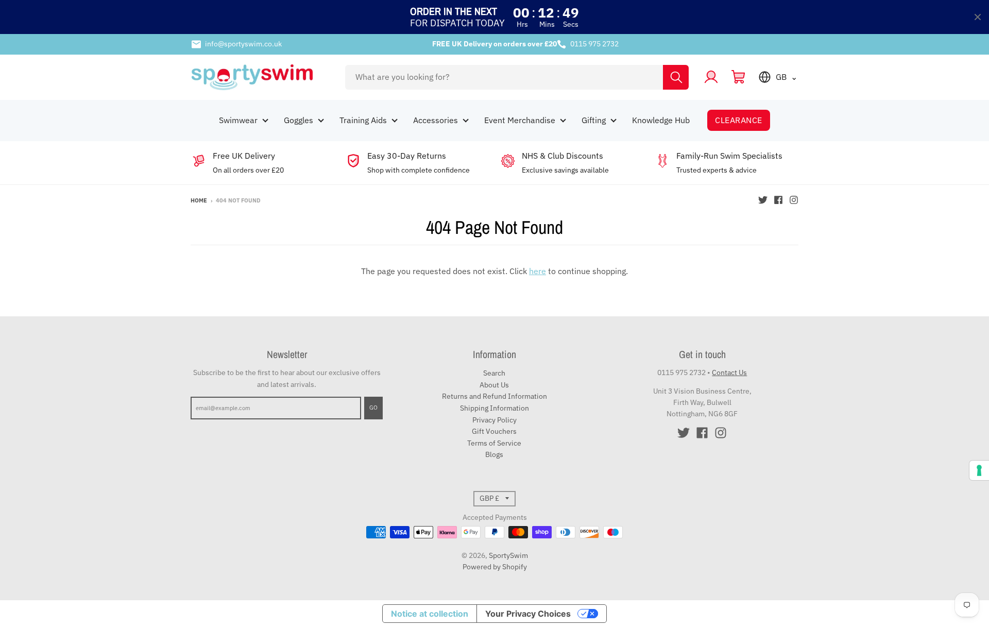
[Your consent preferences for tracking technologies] (979, 470)
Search (494, 373)
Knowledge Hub (661, 120)
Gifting (594, 120)
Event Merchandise (519, 120)
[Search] (676, 77)
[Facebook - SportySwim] (778, 200)
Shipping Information (494, 408)
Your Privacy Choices (528, 613)
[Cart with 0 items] (738, 77)
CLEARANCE (738, 120)
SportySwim (508, 555)
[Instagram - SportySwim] (793, 200)
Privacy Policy (494, 420)
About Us (494, 384)
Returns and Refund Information (494, 396)
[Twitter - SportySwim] (763, 200)
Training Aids (363, 120)
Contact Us (729, 372)
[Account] (711, 77)
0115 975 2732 (594, 43)
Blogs (494, 454)
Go (373, 407)
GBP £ (489, 498)
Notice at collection (429, 613)
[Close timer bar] (977, 17)
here (537, 271)
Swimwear (238, 120)
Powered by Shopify (495, 566)
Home (199, 200)
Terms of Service (494, 443)
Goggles (298, 120)
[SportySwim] (261, 77)
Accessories (435, 120)
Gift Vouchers (494, 431)
